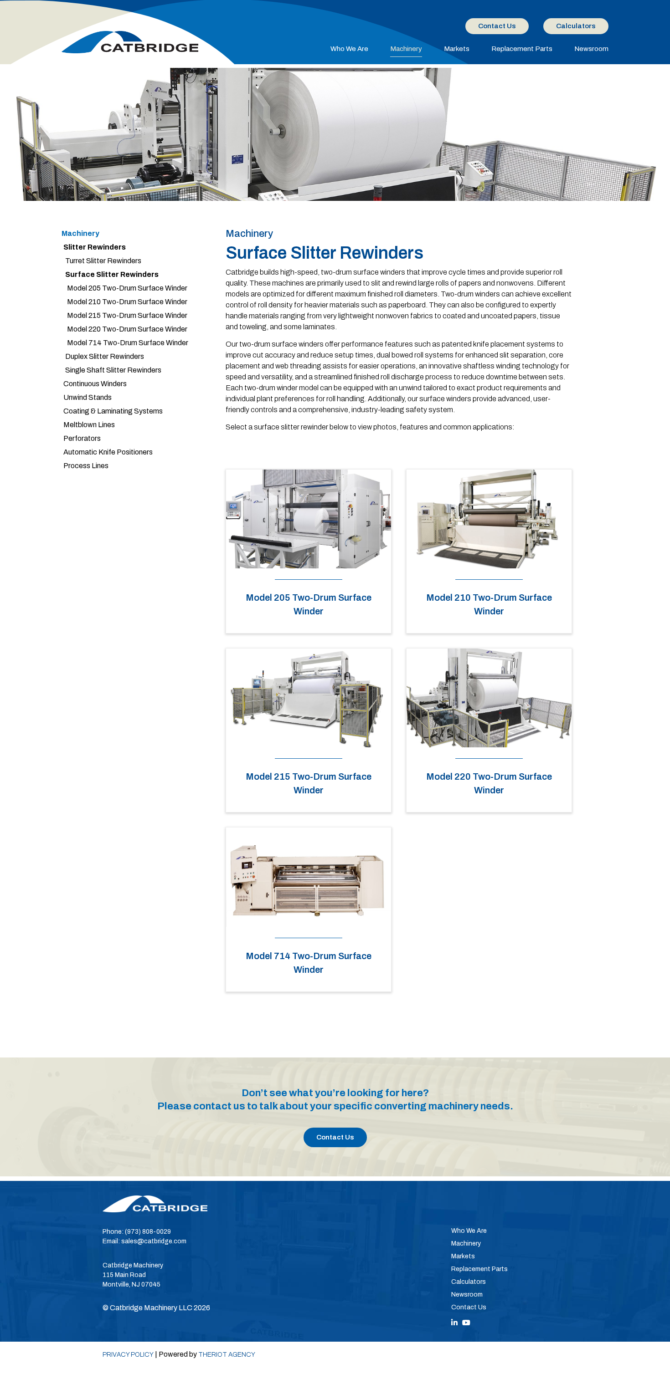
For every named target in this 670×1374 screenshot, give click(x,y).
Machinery (406, 48)
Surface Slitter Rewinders (112, 274)
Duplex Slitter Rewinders (104, 356)
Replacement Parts (521, 48)
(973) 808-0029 (148, 1231)
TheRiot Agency (226, 1354)
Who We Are (349, 48)
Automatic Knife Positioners (108, 452)
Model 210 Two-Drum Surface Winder (127, 302)
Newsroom (591, 48)
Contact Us (497, 26)
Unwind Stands (87, 397)
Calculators (576, 26)
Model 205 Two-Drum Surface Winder (127, 288)
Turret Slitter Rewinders (103, 261)
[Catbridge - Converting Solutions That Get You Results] (130, 42)
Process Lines (85, 466)
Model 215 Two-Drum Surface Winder (127, 315)
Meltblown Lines (89, 425)
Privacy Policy (128, 1354)
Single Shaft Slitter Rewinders (113, 370)
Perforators (82, 438)
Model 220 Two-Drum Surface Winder (127, 329)
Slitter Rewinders (94, 247)
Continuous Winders (95, 384)
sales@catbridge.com (153, 1241)
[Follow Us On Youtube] (466, 1323)
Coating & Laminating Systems (113, 411)
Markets (456, 48)
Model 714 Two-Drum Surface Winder (127, 343)
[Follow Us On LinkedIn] (454, 1323)
